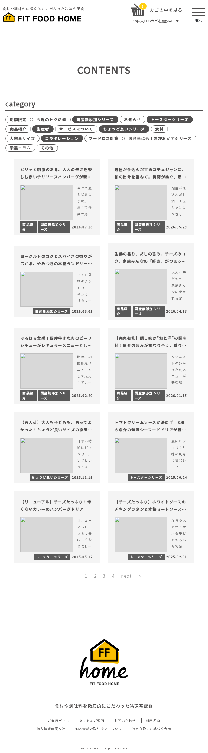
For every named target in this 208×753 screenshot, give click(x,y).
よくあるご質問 (92, 720)
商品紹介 (18, 129)
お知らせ (132, 119)
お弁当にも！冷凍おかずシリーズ (160, 138)
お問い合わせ (125, 720)
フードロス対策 (103, 138)
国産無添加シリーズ (95, 119)
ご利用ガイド (59, 720)
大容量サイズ (22, 138)
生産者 (43, 129)
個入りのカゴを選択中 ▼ (156, 21)
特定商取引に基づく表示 (151, 728)
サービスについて (76, 129)
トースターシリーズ (169, 119)
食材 (159, 129)
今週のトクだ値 (51, 119)
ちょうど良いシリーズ (124, 129)
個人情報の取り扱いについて (98, 728)
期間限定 (18, 119)
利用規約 (153, 720)
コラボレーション (62, 138)
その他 (47, 147)
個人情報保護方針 (51, 728)
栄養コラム (20, 147)
